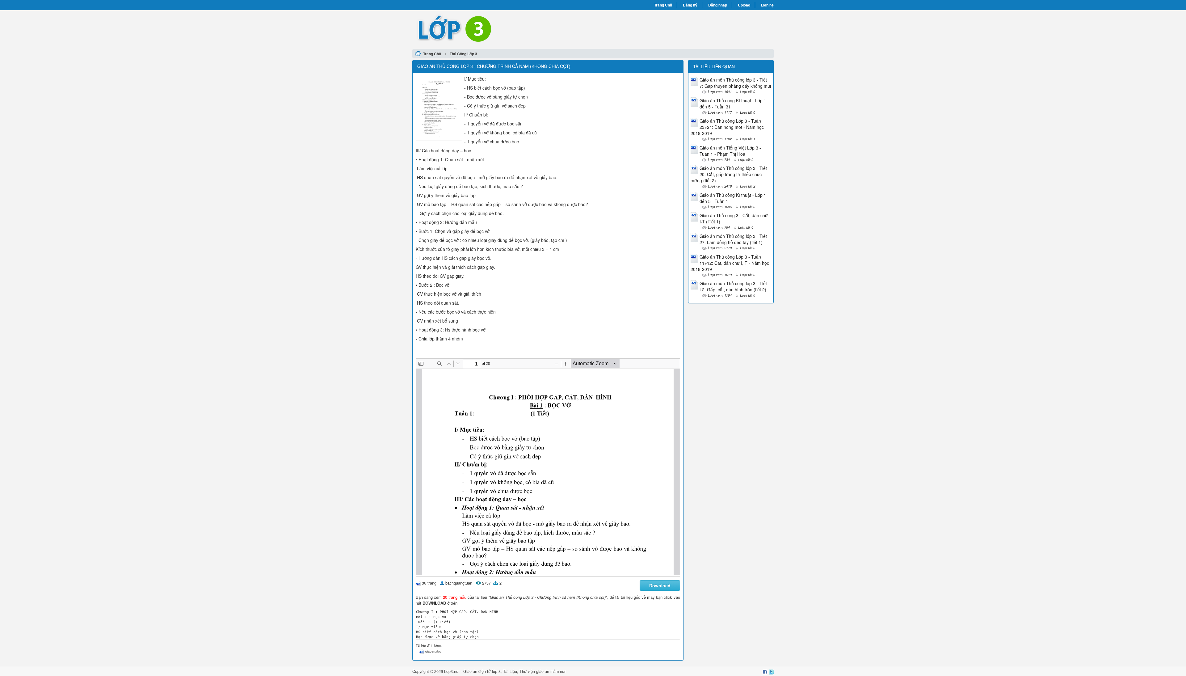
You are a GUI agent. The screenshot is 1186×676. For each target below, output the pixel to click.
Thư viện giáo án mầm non (542, 671)
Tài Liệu (510, 671)
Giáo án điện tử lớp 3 (482, 671)
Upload (744, 5)
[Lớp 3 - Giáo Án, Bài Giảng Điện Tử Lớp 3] (502, 28)
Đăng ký (690, 5)
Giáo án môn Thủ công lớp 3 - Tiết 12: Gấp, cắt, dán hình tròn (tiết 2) (733, 286)
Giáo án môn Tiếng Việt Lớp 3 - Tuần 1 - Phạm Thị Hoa (730, 151)
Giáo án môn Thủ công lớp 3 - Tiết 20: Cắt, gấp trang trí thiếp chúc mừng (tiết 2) (729, 174)
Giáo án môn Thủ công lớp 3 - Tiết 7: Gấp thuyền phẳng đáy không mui (735, 83)
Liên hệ (767, 5)
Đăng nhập (717, 5)
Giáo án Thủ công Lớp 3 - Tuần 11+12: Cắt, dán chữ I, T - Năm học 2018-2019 (730, 263)
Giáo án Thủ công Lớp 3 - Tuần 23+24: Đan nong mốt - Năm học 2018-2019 (727, 127)
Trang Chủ (663, 5)
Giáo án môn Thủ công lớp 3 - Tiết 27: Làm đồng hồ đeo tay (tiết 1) (733, 239)
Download (660, 585)
